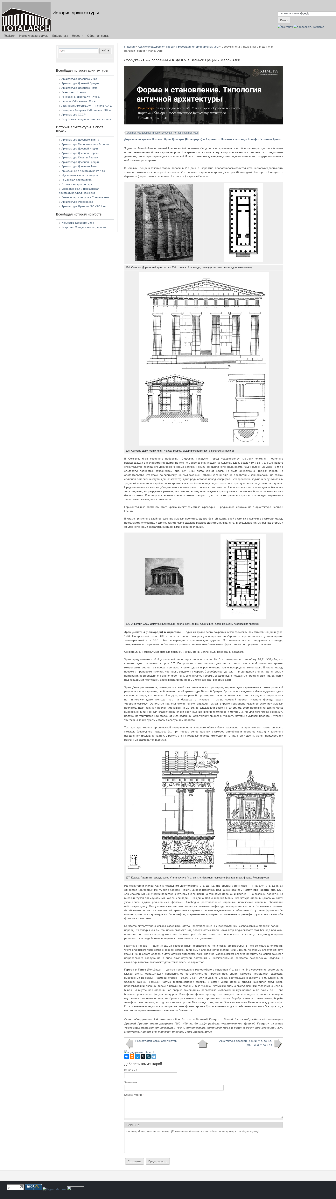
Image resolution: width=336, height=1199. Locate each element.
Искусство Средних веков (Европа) (83, 227)
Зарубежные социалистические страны (86, 119)
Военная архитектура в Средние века (85, 197)
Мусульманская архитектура (79, 175)
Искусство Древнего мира (77, 222)
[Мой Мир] (137, 1056)
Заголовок (130, 1082)
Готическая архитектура (76, 184)
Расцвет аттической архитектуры (156, 1040)
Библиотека (60, 35)
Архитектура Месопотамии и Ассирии (85, 144)
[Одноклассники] (132, 1056)
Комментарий (134, 1094)
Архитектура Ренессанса (77, 201)
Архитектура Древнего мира (79, 78)
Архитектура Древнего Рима (79, 87)
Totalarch (9, 35)
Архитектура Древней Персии (80, 153)
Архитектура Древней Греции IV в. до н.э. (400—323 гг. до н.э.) (245, 1042)
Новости (77, 35)
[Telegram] (153, 1056)
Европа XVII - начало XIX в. (78, 101)
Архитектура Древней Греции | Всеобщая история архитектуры (178, 46)
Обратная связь (98, 35)
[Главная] (26, 16)
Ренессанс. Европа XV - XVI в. (80, 96)
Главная (129, 46)
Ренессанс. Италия (73, 92)
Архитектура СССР (73, 114)
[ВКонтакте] (126, 1056)
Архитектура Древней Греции (80, 83)
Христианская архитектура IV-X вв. (83, 170)
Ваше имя (130, 1069)
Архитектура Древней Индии (79, 148)
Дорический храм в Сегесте (143, 139)
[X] (143, 1056)
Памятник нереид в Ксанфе (239, 139)
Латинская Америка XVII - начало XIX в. (86, 105)
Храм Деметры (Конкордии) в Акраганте (191, 139)
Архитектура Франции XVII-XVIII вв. (83, 206)
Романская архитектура (76, 179)
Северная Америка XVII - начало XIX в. (86, 110)
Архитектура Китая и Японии (79, 157)
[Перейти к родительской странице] (202, 1044)
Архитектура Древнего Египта (80, 139)
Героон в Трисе (271, 139)
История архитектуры (75, 13)
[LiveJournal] (148, 1056)
